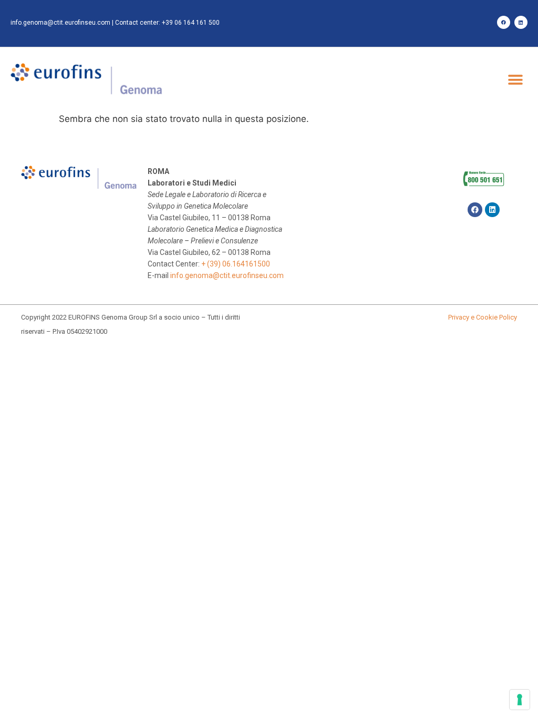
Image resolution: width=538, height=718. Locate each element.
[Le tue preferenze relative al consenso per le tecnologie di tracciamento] (520, 700)
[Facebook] (503, 22)
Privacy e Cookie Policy (482, 317)
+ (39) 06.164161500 (235, 264)
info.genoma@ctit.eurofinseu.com (60, 22)
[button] (515, 79)
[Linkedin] (520, 22)
